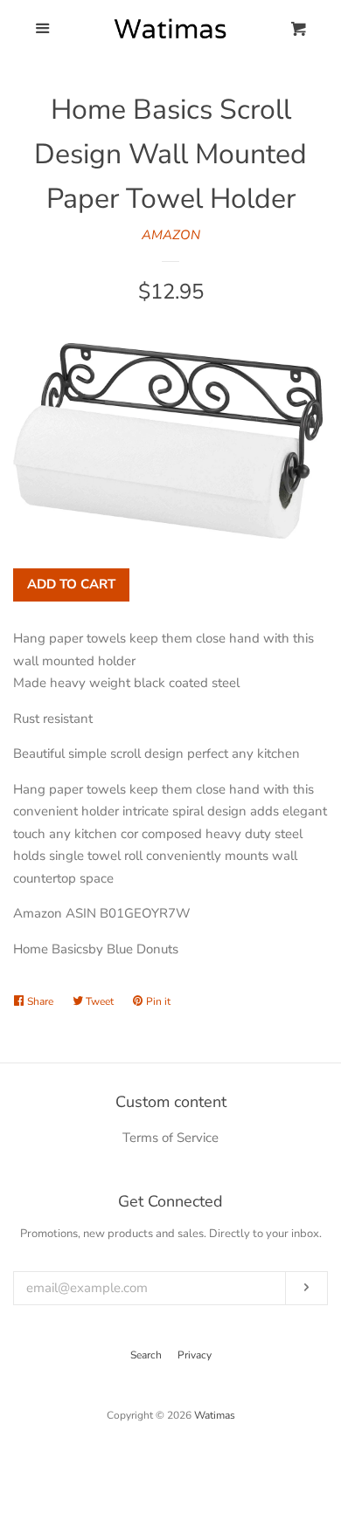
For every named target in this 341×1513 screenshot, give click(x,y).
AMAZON (171, 235)
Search (146, 1355)
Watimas (214, 1415)
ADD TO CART (71, 584)
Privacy (194, 1355)
